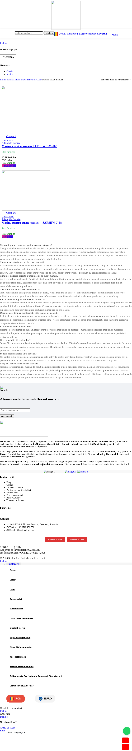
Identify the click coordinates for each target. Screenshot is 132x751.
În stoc (9, 74)
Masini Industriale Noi (24, 79)
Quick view (8, 140)
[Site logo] (66, 28)
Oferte (9, 71)
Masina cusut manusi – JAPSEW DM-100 (29, 146)
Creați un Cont (7, 727)
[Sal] (70, 471)
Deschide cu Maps (77, 540)
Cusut (39, 79)
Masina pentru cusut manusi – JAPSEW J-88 (32, 222)
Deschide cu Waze (55, 540)
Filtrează (8, 57)
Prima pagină (6, 79)
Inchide (4, 43)
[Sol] (82, 471)
